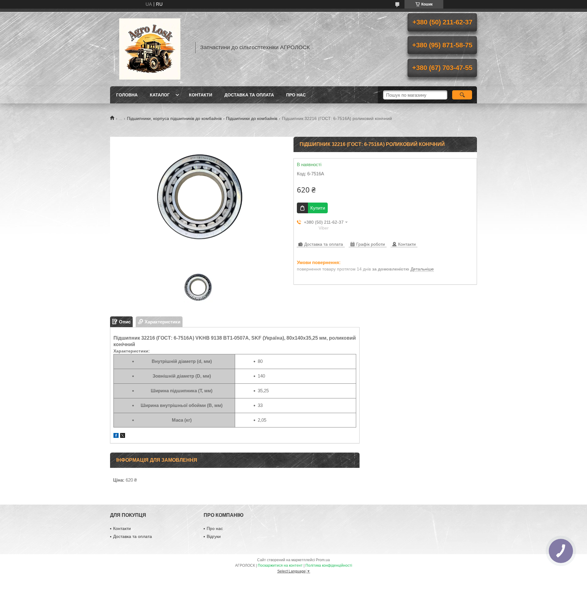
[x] (122, 436)
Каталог (160, 94)
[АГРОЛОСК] (150, 47)
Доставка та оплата (249, 94)
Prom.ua (323, 560)
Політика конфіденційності (328, 565)
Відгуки (214, 536)
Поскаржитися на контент (280, 565)
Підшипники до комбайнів (251, 118)
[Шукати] (462, 94)
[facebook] (116, 436)
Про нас (296, 94)
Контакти (200, 94)
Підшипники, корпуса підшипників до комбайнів (174, 118)
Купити (317, 208)
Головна (127, 94)
